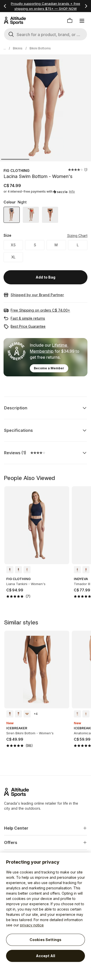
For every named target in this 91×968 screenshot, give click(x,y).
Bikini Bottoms (40, 48)
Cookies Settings (45, 939)
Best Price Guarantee (28, 326)
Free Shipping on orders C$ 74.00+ (40, 310)
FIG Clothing (17, 170)
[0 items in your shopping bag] (70, 21)
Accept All (45, 956)
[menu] (82, 21)
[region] (45, 910)
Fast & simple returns (28, 318)
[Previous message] (5, 6)
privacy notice (32, 925)
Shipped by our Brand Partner (37, 295)
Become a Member (49, 368)
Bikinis (17, 48)
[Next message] (86, 6)
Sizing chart (77, 235)
